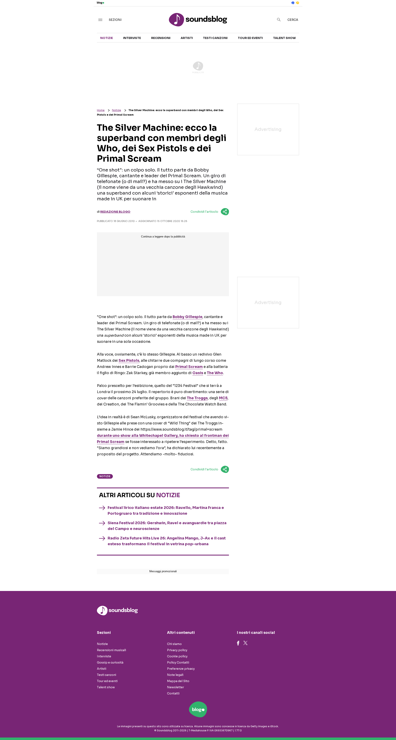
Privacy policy (177, 650)
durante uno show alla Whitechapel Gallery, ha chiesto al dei (163, 435)
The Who (215, 373)
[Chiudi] (386, 11)
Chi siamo (174, 644)
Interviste (132, 38)
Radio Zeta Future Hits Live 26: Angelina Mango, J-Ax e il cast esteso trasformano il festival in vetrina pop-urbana (167, 541)
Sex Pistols (129, 360)
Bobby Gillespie (187, 317)
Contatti (173, 693)
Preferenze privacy (181, 669)
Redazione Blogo (115, 212)
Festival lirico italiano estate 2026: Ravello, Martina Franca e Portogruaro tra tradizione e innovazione (166, 510)
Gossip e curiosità (110, 662)
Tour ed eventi (250, 38)
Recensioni (160, 38)
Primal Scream (189, 367)
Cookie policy (177, 656)
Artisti (187, 38)
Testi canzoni (215, 38)
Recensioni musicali (111, 650)
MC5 (223, 398)
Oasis (197, 373)
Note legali (175, 675)
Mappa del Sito (178, 681)
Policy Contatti (178, 662)
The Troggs (197, 398)
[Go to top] (342, 726)
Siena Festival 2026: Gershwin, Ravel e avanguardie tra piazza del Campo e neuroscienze (167, 526)
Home (101, 110)
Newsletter (175, 687)
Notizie (106, 38)
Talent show (284, 38)
